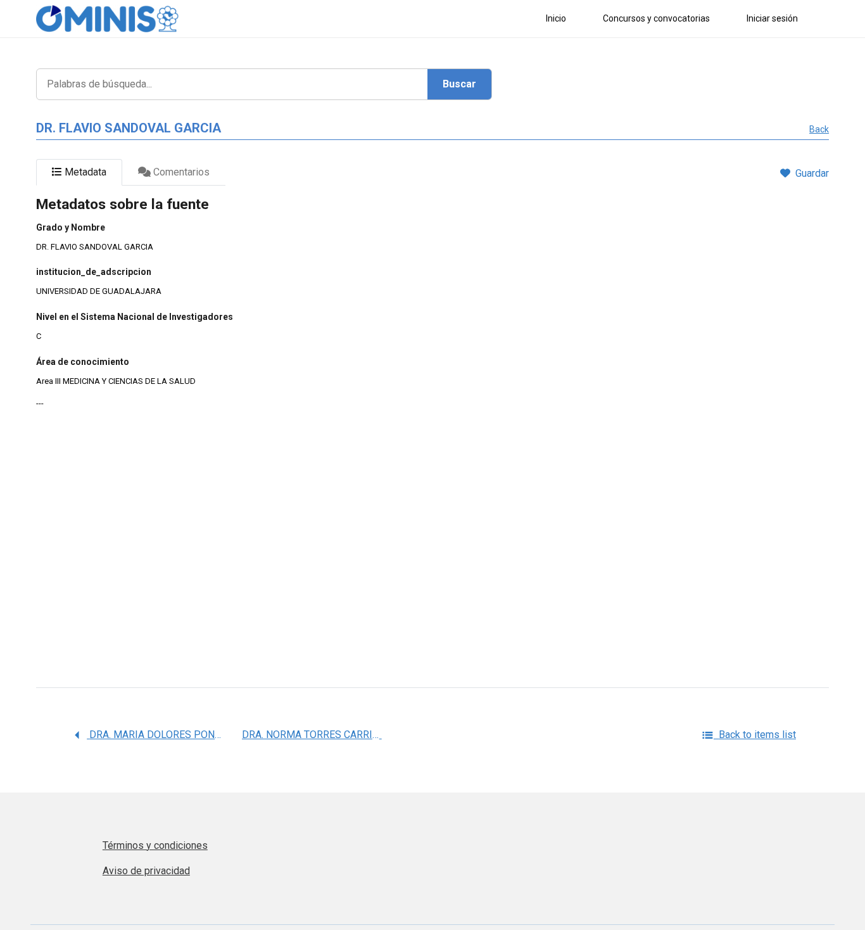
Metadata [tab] (84, 172)
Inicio (556, 18)
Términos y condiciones (155, 845)
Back (819, 129)
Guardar (812, 173)
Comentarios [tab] (180, 172)
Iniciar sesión (772, 18)
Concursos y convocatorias (656, 18)
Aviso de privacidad (146, 871)
